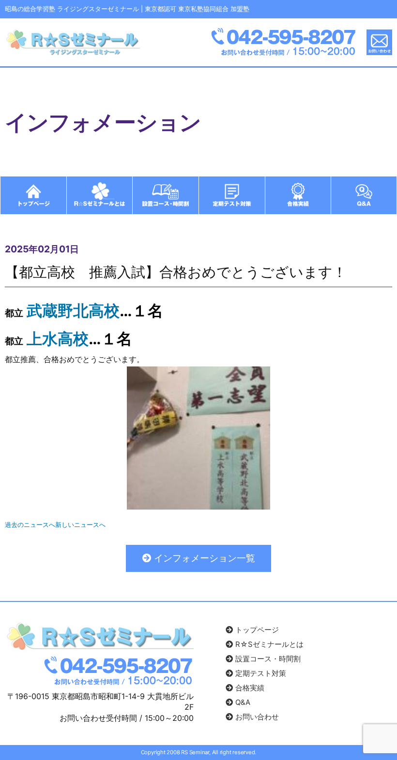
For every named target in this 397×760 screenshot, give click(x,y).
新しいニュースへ (80, 524)
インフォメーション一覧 (203, 558)
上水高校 (58, 338)
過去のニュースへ (30, 524)
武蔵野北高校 (73, 310)
